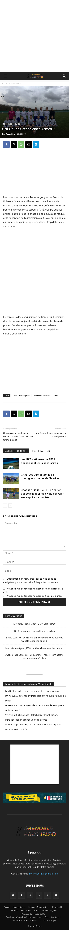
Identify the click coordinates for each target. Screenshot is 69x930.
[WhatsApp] (21, 144)
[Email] (28, 144)
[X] (14, 144)
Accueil (5, 83)
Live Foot (14, 910)
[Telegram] (36, 144)
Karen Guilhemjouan (21, 395)
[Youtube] (56, 895)
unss (56, 395)
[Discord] (13, 895)
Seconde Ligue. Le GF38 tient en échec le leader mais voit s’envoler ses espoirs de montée (42, 493)
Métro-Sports (19, 907)
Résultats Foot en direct (38, 907)
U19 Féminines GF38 (42, 395)
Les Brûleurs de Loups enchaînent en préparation (32, 691)
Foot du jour (26, 910)
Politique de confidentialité (33, 913)
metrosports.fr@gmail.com (43, 873)
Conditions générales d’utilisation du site (24, 917)
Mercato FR (57, 907)
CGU (36, 910)
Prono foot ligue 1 (53, 917)
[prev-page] (5, 506)
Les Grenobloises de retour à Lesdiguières (50, 435)
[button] (5, 76)
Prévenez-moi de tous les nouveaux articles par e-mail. (34, 596)
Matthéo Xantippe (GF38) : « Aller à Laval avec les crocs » (34, 648)
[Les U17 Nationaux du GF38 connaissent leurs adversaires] (11, 463)
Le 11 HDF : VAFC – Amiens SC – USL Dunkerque (34, 920)
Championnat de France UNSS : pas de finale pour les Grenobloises (18, 436)
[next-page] (10, 506)
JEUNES (17, 124)
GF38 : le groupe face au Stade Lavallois (34, 631)
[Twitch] (39, 895)
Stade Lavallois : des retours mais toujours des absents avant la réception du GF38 (34, 639)
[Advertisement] (34, 36)
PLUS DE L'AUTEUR (40, 451)
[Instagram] (30, 895)
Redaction (10, 134)
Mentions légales (49, 910)
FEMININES (16, 83)
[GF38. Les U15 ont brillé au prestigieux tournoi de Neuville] (11, 478)
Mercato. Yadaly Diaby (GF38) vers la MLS (34, 623)
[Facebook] (6, 144)
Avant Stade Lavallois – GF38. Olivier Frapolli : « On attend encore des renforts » (34, 657)
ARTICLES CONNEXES (16, 451)
